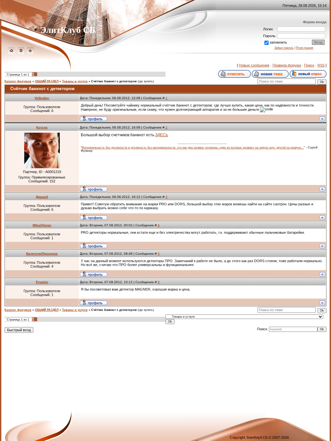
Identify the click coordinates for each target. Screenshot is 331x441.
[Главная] (11, 53)
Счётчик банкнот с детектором (114, 81)
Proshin (42, 282)
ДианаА (42, 197)
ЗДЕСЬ (161, 135)
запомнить (278, 42)
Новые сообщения (254, 65)
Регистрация (304, 47)
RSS (321, 65)
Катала (42, 127)
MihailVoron (42, 225)
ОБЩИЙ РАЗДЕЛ (47, 81)
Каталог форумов (18, 81)
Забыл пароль (284, 47)
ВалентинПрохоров (42, 253)
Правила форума (286, 65)
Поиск (309, 65)
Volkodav (42, 98)
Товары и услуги (75, 81)
